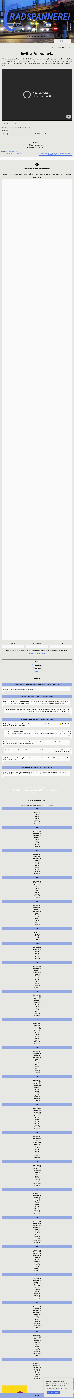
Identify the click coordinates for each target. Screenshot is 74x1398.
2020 (37, 943)
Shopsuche (38, 668)
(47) (37, 1238)
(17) (37, 1040)
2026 (37, 809)
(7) (37, 1031)
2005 (37, 1359)
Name (13, 644)
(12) (37, 1091)
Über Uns (22, 41)
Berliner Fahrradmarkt (9, 124)
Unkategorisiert (37, 145)
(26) (37, 1295)
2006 (37, 1331)
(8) (37, 978)
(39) (37, 1185)
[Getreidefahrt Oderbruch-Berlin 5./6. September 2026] (35, 790)
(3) (37, 822)
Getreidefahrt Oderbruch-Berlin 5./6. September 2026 (42, 684)
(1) (37, 816)
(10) (37, 1029)
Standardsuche (38, 665)
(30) (37, 1183)
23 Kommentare (26, 719)
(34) (37, 1257)
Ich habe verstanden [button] (53, 1392)
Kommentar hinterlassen (37, 148)
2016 (37, 1048)
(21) (37, 1176)
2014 (37, 1104)
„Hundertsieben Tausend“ (12, 153)
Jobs (4, 41)
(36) (37, 1378)
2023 (37, 877)
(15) (37, 1095)
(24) (37, 1097)
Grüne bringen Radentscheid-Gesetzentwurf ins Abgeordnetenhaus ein (55, 153)
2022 (37, 902)
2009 (37, 1246)
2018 (37, 991)
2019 (37, 963)
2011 (37, 1189)
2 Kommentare (25, 697)
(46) (37, 1210)
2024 (37, 851)
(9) (37, 919)
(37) (37, 1235)
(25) (37, 1180)
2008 (37, 1274)
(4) (37, 814)
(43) (37, 1233)
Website (61, 644)
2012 (37, 1161)
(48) (37, 1259)
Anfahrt (39, 41)
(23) (37, 1112)
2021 (37, 928)
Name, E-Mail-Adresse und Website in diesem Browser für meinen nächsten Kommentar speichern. (37, 650)
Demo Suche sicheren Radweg (42, 697)
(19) (37, 1084)
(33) (37, 1201)
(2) (37, 813)
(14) (37, 979)
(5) (37, 890)
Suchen (37, 672)
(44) (37, 1229)
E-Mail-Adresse (37, 644)
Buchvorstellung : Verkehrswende (42, 767)
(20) (37, 1117)
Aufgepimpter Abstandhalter (43, 719)
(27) (37, 1227)
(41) (37, 1182)
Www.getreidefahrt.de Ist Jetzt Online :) (19, 689)
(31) (37, 1195)
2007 (37, 1303)
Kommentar (37, 178)
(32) (37, 1261)
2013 (37, 1133)
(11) (37, 1082)
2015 (37, 1076)
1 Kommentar (18, 684)
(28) (37, 1252)
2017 (37, 1019)
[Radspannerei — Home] (37, 18)
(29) (37, 1178)
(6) (37, 917)
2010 (37, 1218)
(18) (37, 1150)
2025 (37, 828)
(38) (37, 1231)
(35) (37, 1240)
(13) (37, 1053)
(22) (37, 1114)
